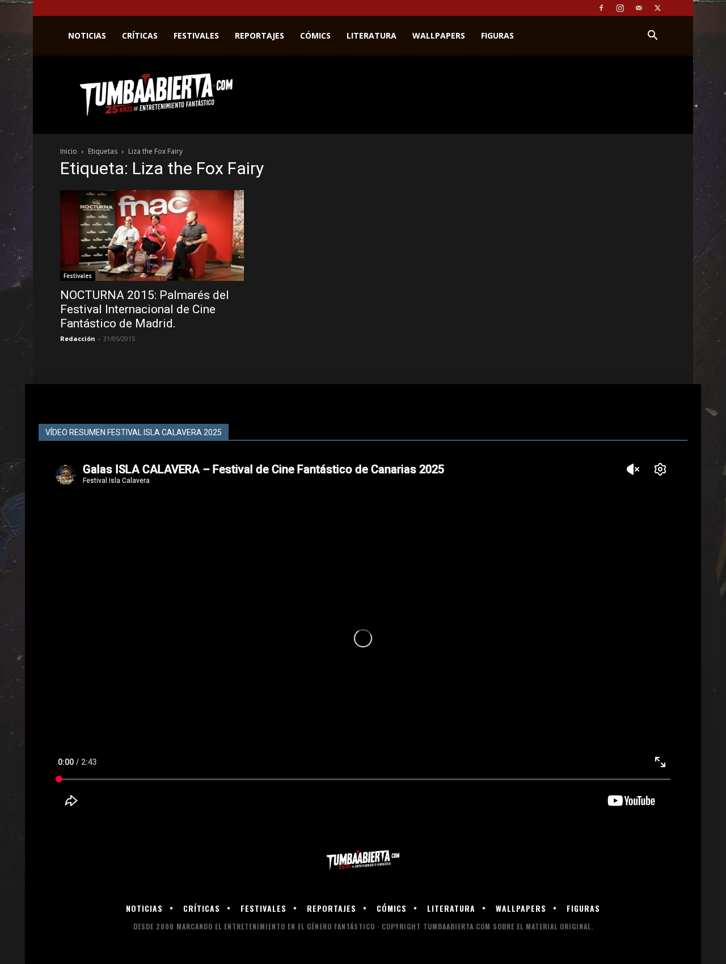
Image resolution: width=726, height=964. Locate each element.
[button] (652, 36)
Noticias (87, 35)
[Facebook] (601, 8)
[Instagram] (619, 8)
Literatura (371, 35)
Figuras (497, 35)
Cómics (315, 35)
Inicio (68, 151)
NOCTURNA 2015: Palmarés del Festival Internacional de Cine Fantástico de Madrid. (144, 309)
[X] (657, 8)
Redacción (77, 338)
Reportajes (259, 35)
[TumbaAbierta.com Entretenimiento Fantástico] (363, 860)
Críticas (140, 35)
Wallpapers (438, 35)
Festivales (196, 35)
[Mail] (638, 8)
